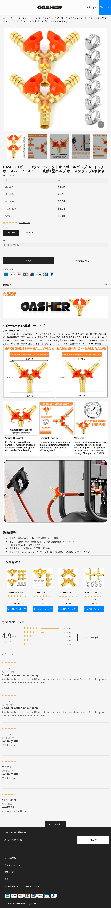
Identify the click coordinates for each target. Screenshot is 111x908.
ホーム (6, 18)
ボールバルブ (20, 18)
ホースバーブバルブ (41, 18)
